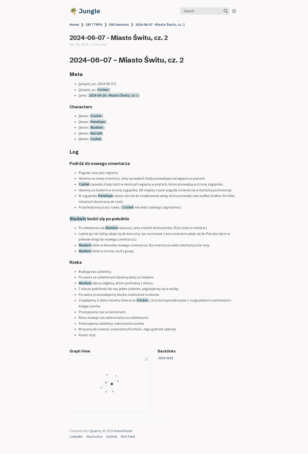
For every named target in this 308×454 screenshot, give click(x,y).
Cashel (95, 139)
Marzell (96, 133)
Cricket (103, 89)
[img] (226, 11)
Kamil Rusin (123, 431)
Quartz (95, 431)
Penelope (97, 121)
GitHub (111, 436)
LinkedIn (76, 436)
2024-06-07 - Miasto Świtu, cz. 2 (160, 24)
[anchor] (188, 60)
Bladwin (96, 127)
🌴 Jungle (84, 11)
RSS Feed (128, 436)
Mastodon (94, 436)
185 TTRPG (93, 24)
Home (74, 24)
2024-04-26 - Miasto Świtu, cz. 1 (113, 95)
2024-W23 (165, 358)
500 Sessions (119, 24)
